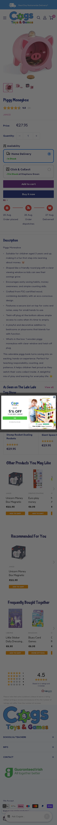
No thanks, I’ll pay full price (14, 422)
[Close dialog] (54, 397)
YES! (15, 418)
